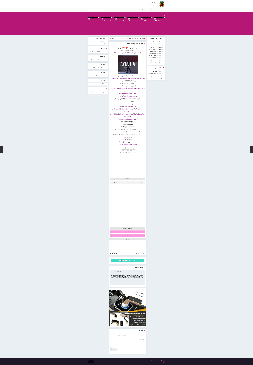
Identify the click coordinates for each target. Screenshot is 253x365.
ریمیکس (145, 10)
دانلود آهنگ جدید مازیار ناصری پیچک (156, 47)
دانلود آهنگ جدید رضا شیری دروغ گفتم (156, 55)
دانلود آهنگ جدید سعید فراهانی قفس (156, 51)
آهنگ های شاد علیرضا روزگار (101, 76)
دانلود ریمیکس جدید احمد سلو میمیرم (99, 92)
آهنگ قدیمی (150, 10)
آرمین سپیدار (128, 38)
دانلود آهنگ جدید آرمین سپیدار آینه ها (135, 43)
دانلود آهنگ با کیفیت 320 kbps (128, 235)
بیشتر (91, 15)
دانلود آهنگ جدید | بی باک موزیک (137, 38)
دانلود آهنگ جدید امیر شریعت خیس (156, 53)
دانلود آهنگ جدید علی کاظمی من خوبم (156, 49)
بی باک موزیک (162, 10)
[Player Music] (127, 326)
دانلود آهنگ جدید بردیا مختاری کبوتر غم (155, 61)
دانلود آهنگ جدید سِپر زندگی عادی (156, 42)
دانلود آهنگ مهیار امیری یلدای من (100, 84)
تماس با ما (140, 10)
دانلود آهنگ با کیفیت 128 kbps (128, 232)
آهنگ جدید (156, 10)
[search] (89, 10)
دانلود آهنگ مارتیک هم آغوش (157, 71)
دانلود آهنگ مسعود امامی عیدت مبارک (99, 51)
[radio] (133, 149)
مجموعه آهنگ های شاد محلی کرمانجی (99, 68)
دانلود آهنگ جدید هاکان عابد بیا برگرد (156, 63)
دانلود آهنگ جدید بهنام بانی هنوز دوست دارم (97, 59)
